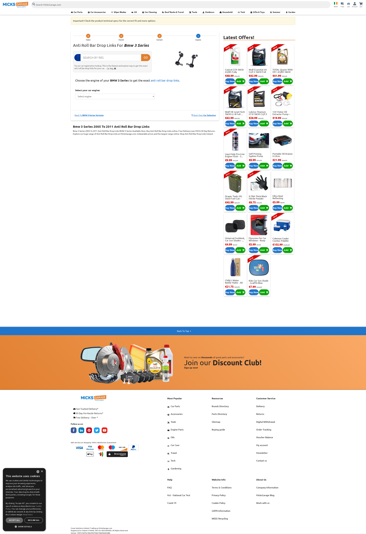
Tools (194, 12)
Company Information (267, 487)
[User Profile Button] (354, 3)
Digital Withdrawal (265, 422)
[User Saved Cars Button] (348, 3)
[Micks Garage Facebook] (74, 431)
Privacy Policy (219, 495)
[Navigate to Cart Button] (361, 3)
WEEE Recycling (220, 518)
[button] (24, 526)
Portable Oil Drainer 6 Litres (282, 154)
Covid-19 (171, 503)
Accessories (177, 414)
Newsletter (262, 453)
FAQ (169, 487)
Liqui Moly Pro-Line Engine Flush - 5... (235, 155)
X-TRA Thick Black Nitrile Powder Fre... (258, 198)
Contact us (261, 460)
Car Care (175, 445)
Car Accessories (98, 12)
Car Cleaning (151, 12)
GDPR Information (221, 511)
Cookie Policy (218, 503)
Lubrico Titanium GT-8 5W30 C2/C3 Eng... (258, 114)
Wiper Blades (120, 12)
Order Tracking (263, 429)
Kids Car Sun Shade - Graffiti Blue (258, 281)
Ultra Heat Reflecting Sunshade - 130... (281, 198)
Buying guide (218, 429)
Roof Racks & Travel (174, 12)
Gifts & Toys (259, 12)
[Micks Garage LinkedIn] (82, 431)
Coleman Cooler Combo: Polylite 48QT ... (280, 240)
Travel (174, 453)
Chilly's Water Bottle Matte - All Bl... (234, 282)
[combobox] (37, 471)
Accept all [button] (14, 520)
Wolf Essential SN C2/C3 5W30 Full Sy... (258, 72)
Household (227, 12)
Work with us (262, 503)
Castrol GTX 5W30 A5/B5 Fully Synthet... (234, 72)
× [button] (42, 471)
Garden (291, 12)
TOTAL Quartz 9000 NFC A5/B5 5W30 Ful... (282, 72)
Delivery (260, 406)
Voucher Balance (264, 437)
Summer (276, 12)
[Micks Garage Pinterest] (90, 431)
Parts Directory (219, 414)
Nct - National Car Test (178, 495)
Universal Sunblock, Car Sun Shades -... (235, 239)
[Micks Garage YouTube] (105, 431)
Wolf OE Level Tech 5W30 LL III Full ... (235, 113)
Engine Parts (177, 429)
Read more (28, 514)
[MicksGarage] (15, 4)
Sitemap (216, 422)
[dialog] (24, 499)
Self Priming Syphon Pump (256, 154)
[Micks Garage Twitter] (98, 431)
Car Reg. (110, 69)
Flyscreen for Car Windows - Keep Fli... (257, 240)
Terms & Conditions (222, 487)
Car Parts (78, 12)
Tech (242, 12)
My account (262, 445)
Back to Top (183, 331)
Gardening (176, 468)
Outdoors (209, 12)
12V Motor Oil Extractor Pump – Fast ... (281, 114)
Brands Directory (220, 406)
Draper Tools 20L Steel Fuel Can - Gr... (233, 198)
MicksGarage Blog (265, 495)
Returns (260, 414)
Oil (135, 12)
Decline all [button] (33, 520)
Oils (173, 437)
